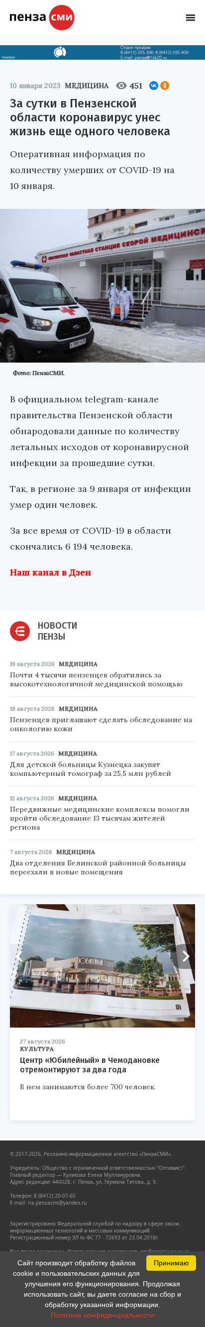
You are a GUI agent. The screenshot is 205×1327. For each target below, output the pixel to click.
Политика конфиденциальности (102, 1315)
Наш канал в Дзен (50, 572)
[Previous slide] (22, 956)
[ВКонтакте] (153, 85)
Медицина (86, 86)
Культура (37, 1048)
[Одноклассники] (164, 85)
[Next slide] (182, 956)
